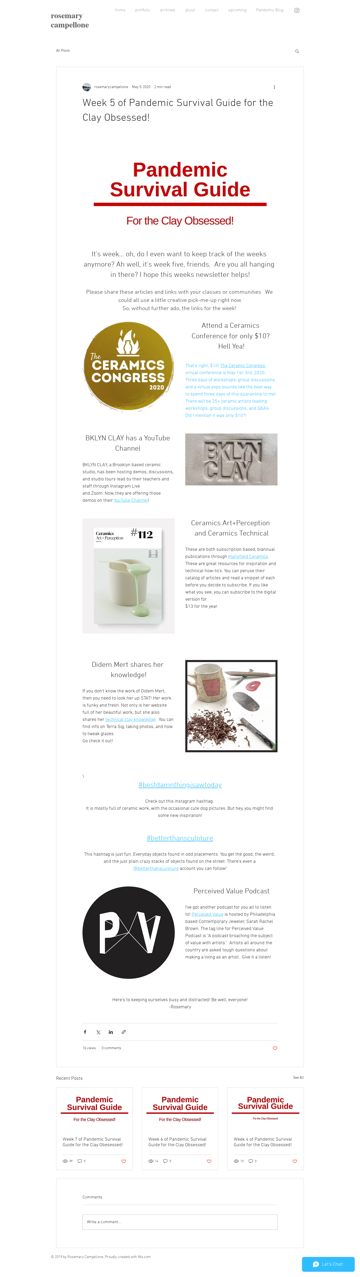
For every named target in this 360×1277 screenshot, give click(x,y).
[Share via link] (123, 1031)
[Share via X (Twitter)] (97, 1031)
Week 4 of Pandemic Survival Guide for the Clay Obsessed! (263, 1142)
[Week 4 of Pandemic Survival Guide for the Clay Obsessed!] (265, 1109)
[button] (297, 51)
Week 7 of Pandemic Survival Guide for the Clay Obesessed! (93, 1142)
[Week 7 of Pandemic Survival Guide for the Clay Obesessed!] (94, 1109)
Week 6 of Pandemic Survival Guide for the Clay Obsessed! (177, 1142)
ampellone (71, 24)
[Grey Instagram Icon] (297, 10)
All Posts (63, 51)
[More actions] (274, 87)
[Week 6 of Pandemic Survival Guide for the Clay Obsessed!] (180, 1109)
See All (298, 1078)
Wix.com (144, 1257)
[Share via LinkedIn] (110, 1031)
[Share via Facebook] (84, 1031)
